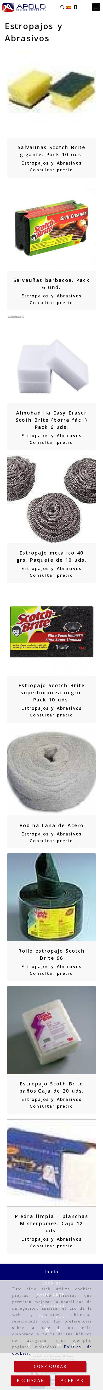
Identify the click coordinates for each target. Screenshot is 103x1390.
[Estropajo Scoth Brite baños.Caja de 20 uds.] (51, 1030)
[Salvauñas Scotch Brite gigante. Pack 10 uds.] (51, 93)
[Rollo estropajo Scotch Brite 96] (51, 897)
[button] (96, 7)
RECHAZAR (30, 1380)
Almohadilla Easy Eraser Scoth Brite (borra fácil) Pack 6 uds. (51, 420)
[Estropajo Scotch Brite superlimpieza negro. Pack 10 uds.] (51, 632)
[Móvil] (75, 7)
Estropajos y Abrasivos (51, 163)
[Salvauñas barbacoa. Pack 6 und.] (51, 226)
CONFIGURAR (50, 1366)
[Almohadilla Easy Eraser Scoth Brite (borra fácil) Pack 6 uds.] (51, 359)
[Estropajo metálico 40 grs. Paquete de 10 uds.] (51, 499)
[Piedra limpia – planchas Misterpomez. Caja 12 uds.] (51, 1162)
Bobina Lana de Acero (51, 825)
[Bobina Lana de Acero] (51, 772)
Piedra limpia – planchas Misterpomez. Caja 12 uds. (51, 1223)
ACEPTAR (72, 1380)
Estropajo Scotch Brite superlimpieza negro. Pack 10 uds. (51, 692)
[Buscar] (62, 7)
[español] (68, 7)
